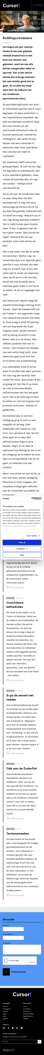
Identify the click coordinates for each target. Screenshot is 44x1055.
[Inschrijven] (39, 1041)
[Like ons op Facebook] (9, 1027)
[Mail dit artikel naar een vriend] (40, 26)
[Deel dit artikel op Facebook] (40, 12)
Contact (25, 1018)
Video (4, 1016)
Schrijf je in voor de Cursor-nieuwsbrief (15, 1037)
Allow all (22, 542)
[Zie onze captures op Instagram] (5, 1027)
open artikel (17, 588)
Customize (20, 549)
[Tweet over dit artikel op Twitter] (40, 17)
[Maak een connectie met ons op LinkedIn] (18, 1027)
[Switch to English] (1, 31)
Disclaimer (26, 1011)
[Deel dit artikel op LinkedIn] (40, 21)
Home (25, 1006)
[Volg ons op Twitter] (14, 1027)
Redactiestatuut (28, 1016)
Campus (5, 1011)
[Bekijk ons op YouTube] (23, 1027)
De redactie (26, 1009)
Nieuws (5, 1006)
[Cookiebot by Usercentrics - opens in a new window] (31, 498)
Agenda (5, 1018)
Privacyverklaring (28, 1014)
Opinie (5, 1014)
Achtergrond (7, 1009)
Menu (39, 5)
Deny (22, 555)
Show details (32, 536)
